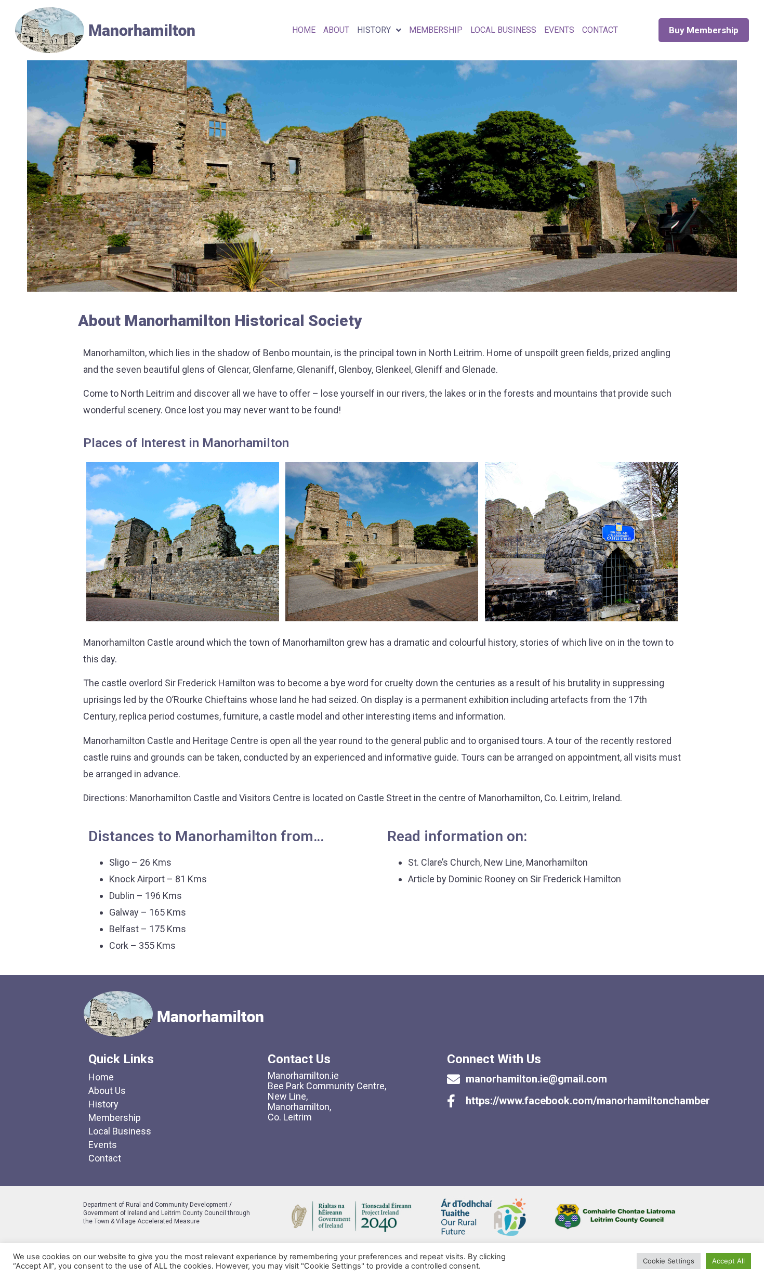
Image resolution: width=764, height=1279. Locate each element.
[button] (703, 30)
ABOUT (336, 30)
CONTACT (600, 30)
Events (102, 1144)
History (374, 30)
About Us (107, 1090)
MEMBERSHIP (436, 30)
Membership (114, 1117)
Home (303, 30)
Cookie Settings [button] (668, 1261)
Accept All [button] (728, 1261)
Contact (104, 1158)
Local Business (503, 30)
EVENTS (559, 30)
